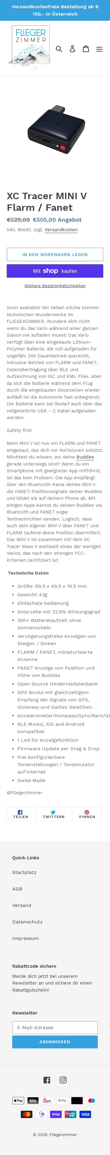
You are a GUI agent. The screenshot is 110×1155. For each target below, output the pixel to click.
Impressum (25, 938)
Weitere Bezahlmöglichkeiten (55, 285)
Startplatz (24, 872)
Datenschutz (27, 922)
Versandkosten (61, 229)
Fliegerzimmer (63, 1134)
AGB (17, 889)
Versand (21, 905)
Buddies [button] (85, 457)
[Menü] (99, 48)
